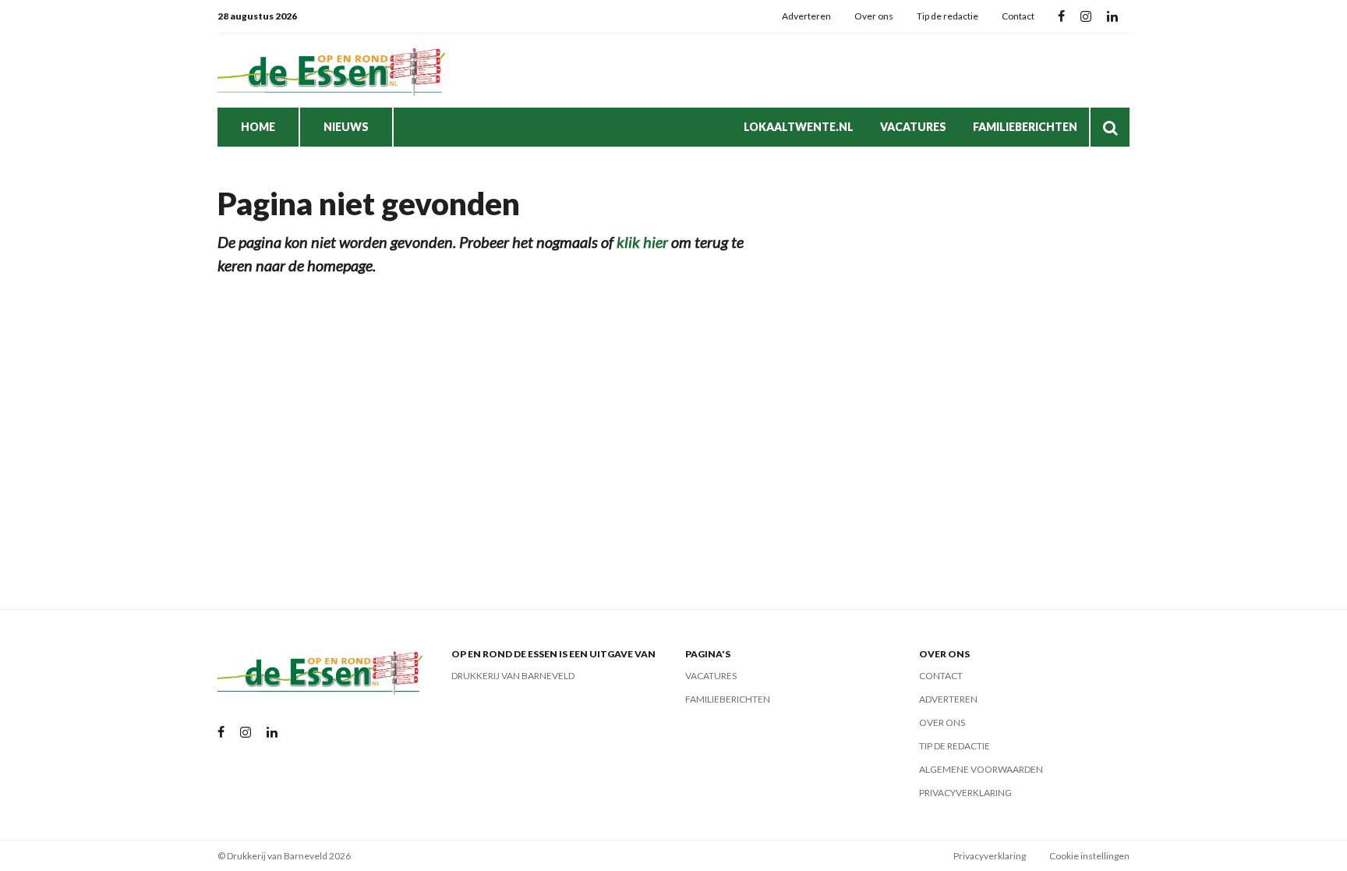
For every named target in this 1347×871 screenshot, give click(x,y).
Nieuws (346, 126)
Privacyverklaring (965, 792)
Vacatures (913, 126)
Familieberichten (1025, 126)
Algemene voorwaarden (981, 769)
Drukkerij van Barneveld (513, 676)
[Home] (334, 70)
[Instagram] (1085, 16)
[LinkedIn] (1112, 16)
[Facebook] (1061, 16)
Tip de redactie (947, 16)
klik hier (642, 241)
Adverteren (806, 16)
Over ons (873, 16)
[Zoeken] (1110, 127)
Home (258, 126)
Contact (1018, 16)
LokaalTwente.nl (799, 126)
